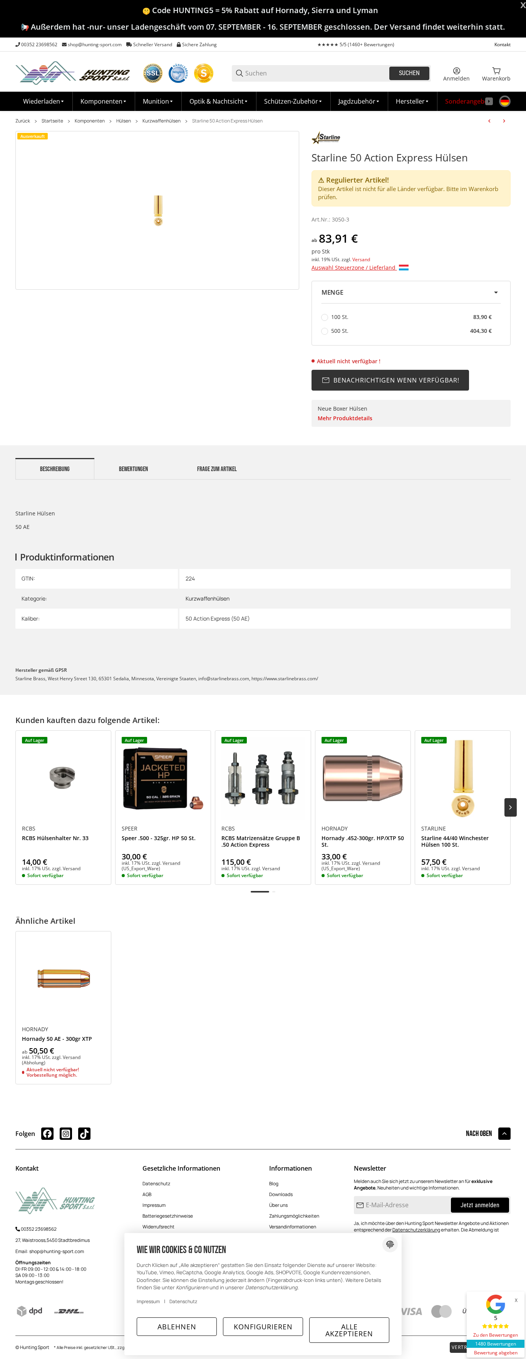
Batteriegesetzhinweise (167, 1216)
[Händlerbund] (178, 73)
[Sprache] (505, 101)
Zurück (22, 121)
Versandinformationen (292, 1226)
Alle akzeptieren (349, 1330)
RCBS (28, 828)
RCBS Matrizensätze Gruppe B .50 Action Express (260, 841)
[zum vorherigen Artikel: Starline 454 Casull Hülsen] (489, 121)
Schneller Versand (152, 44)
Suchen (409, 73)
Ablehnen (176, 1326)
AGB (146, 1194)
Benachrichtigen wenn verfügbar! (396, 380)
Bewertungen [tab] (133, 469)
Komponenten (90, 121)
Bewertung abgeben (496, 1352)
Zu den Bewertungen (495, 1335)
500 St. (411, 330)
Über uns (278, 1205)
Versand (361, 259)
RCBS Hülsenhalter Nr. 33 (55, 838)
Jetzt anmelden (480, 1205)
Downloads (281, 1194)
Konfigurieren (263, 1326)
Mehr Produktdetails (345, 418)
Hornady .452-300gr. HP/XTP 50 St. (363, 841)
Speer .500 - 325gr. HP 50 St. (159, 838)
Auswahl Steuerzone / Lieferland (354, 267)
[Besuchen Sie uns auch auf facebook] (47, 1133)
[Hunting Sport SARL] (73, 72)
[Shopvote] (203, 73)
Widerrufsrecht (158, 1226)
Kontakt (502, 44)
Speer (129, 828)
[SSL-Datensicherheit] (152, 73)
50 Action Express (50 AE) (218, 618)
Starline (433, 828)
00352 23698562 (39, 44)
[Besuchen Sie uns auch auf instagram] (66, 1133)
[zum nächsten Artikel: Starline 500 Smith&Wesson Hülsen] (504, 121)
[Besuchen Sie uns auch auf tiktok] (84, 1133)
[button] (412, 101)
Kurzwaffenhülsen (161, 121)
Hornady (335, 828)
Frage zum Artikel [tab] (217, 469)
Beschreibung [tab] (55, 469)
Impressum (154, 1205)
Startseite (52, 121)
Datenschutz (156, 1183)
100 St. (411, 316)
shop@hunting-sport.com (95, 44)
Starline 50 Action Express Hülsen (227, 121)
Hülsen (123, 121)
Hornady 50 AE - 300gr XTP (57, 1039)
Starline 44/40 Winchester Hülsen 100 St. (455, 841)
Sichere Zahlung (199, 44)
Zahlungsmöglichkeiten (294, 1216)
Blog (273, 1183)
